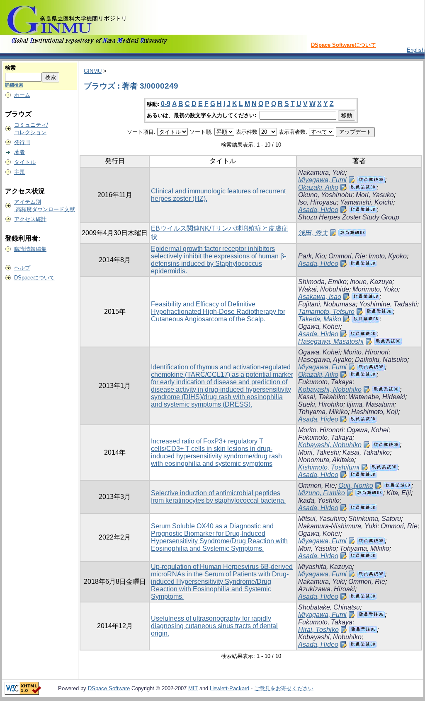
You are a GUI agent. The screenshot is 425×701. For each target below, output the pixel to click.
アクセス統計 (30, 219)
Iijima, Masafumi (370, 404)
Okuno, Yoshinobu (325, 194)
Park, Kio (311, 256)
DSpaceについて (34, 278)
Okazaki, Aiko (318, 187)
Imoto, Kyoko (388, 256)
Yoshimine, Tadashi (388, 304)
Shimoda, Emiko (322, 281)
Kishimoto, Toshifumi (328, 467)
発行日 (22, 142)
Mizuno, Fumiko (321, 492)
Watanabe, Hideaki (377, 396)
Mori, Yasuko (375, 194)
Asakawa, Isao (319, 296)
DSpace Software (109, 688)
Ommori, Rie (346, 256)
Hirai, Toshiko (318, 629)
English (416, 50)
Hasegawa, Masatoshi (331, 341)
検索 (10, 68)
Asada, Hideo (318, 209)
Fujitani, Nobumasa (327, 304)
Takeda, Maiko (319, 319)
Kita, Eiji (398, 492)
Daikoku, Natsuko (381, 359)
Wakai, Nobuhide (323, 289)
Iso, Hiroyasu (317, 202)
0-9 (165, 103)
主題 (19, 172)
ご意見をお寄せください (283, 688)
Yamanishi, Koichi (366, 202)
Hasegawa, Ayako (325, 359)
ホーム (22, 95)
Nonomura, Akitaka (326, 459)
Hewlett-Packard (229, 688)
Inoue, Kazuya (371, 281)
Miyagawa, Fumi (322, 179)
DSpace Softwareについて (343, 45)
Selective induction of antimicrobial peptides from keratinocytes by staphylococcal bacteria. (218, 496)
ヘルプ (22, 268)
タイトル (25, 162)
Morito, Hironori (366, 352)
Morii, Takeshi (318, 452)
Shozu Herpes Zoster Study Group (348, 217)
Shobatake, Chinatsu (329, 607)
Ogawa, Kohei (319, 326)
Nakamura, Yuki (321, 172)
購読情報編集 (30, 249)
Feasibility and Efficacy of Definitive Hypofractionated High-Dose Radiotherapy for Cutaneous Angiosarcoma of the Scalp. (218, 312)
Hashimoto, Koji (374, 411)
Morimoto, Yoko (375, 289)
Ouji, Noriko (355, 485)
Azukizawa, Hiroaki (326, 589)
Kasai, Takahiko (321, 396)
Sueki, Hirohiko (320, 404)
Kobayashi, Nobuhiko (330, 389)
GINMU (93, 71)
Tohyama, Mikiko (323, 411)
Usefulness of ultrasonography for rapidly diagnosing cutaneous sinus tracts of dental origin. (214, 626)
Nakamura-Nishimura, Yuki (337, 526)
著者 (19, 152)
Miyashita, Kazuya (325, 566)
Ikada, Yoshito (319, 500)
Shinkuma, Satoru (374, 518)
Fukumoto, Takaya (325, 381)
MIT (193, 688)
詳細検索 (14, 84)
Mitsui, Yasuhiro (321, 518)
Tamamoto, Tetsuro (326, 311)
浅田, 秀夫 (313, 232)
